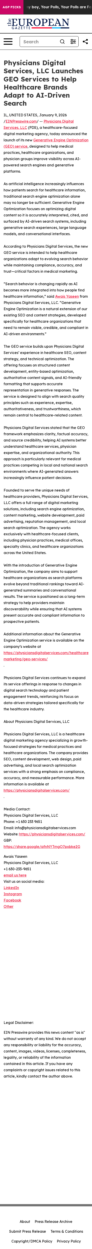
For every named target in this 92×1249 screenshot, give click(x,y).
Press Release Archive (53, 1221)
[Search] (62, 41)
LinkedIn (11, 887)
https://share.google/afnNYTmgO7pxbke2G (42, 846)
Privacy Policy (69, 1241)
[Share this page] (85, 41)
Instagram (13, 894)
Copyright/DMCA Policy (31, 1241)
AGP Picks (12, 7)
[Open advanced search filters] (73, 41)
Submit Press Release (27, 1231)
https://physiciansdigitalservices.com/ (37, 790)
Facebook (12, 900)
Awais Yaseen (67, 296)
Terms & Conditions (66, 1231)
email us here (15, 875)
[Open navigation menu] (8, 41)
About (25, 1221)
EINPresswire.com (21, 121)
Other (8, 906)
